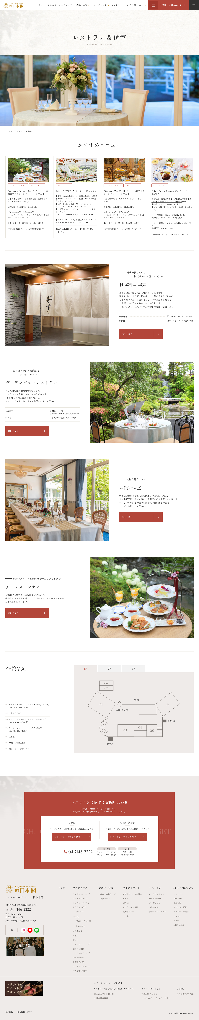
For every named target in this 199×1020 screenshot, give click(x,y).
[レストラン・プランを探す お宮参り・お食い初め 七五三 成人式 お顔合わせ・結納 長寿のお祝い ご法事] (71, 837)
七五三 (125, 898)
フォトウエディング (81, 944)
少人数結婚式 (78, 957)
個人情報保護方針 (24, 1012)
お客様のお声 (78, 962)
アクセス (177, 920)
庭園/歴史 (177, 898)
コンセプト (178, 894)
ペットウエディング (81, 953)
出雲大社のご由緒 (83, 921)
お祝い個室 (154, 907)
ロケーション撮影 (181, 911)
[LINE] (36, 930)
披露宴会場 (77, 931)
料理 (74, 935)
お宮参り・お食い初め (132, 894)
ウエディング (65, 5)
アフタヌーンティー (157, 911)
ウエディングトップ (81, 894)
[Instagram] (23, 930)
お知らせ (52, 5)
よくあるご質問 (180, 907)
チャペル (80, 911)
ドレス (75, 940)
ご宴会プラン (104, 898)
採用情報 (9, 1012)
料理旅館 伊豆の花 (149, 993)
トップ (42, 5)
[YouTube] (29, 930)
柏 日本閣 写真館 (101, 998)
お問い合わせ (179, 925)
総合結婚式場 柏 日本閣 (104, 993)
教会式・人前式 (79, 907)
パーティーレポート (81, 966)
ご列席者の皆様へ (80, 970)
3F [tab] (133, 669)
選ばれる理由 (78, 948)
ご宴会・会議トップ (106, 894)
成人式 (125, 903)
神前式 (75, 916)
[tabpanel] (134, 712)
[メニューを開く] (194, 5)
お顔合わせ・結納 (130, 907)
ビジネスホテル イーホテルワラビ (155, 998)
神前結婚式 (80, 926)
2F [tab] (109, 669)
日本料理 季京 (155, 898)
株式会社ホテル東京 (185, 993)
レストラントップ (156, 894)
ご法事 (125, 916)
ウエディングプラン (81, 903)
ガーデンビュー (155, 903)
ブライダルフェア (80, 898)
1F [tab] (85, 669)
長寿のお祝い (128, 911)
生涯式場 (177, 903)
